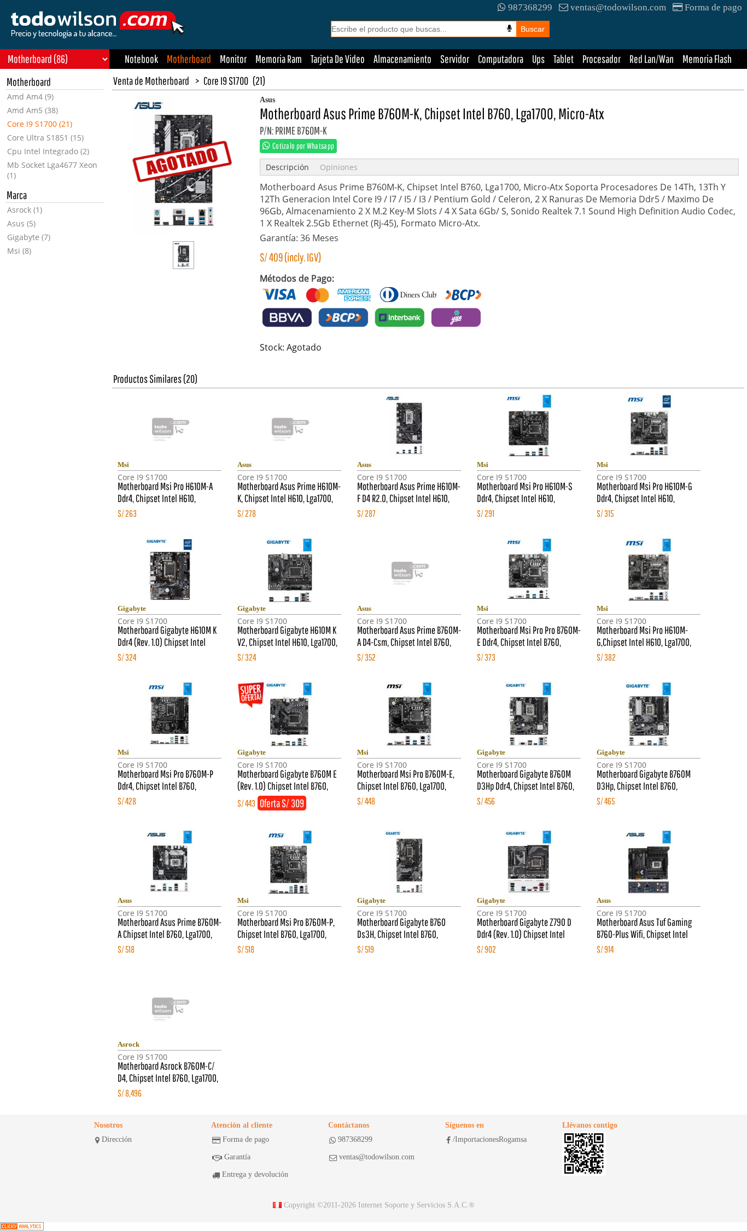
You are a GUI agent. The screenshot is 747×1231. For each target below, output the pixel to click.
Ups (538, 58)
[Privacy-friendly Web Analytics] (22, 1226)
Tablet (563, 58)
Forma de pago (713, 7)
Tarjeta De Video (338, 58)
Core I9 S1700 (225, 80)
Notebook (141, 58)
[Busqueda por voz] (509, 28)
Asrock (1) (24, 210)
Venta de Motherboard (151, 80)
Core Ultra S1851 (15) (45, 137)
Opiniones (339, 167)
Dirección (117, 1139)
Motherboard (189, 58)
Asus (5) (21, 223)
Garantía (237, 1157)
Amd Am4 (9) (30, 96)
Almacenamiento (402, 58)
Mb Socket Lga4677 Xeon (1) (52, 170)
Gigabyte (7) (28, 237)
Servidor (454, 58)
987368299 (530, 7)
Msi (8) (19, 251)
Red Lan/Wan (651, 58)
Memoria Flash (707, 58)
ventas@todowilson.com (618, 7)
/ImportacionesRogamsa (490, 1139)
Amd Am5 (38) (32, 110)
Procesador (601, 58)
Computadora (500, 58)
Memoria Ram (278, 58)
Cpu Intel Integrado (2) (48, 151)
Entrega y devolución (255, 1174)
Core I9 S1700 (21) (39, 124)
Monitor (233, 58)
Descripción (287, 167)
